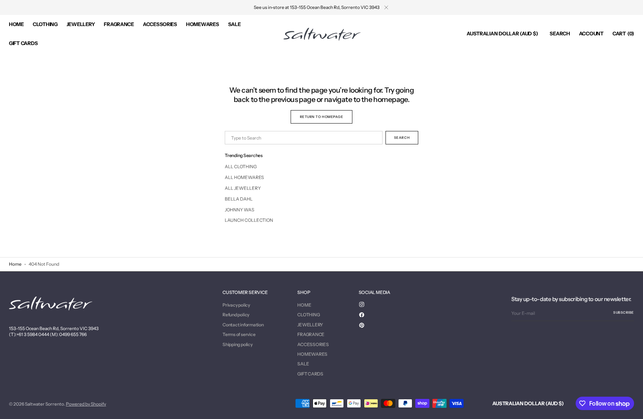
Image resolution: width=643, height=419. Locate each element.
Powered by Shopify (86, 404)
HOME (304, 305)
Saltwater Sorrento (44, 404)
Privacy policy (236, 305)
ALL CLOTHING (241, 166)
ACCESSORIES (313, 344)
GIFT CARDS (310, 374)
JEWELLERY (310, 324)
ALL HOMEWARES (244, 177)
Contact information (243, 324)
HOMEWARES (312, 354)
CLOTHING (308, 314)
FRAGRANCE (310, 334)
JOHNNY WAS (239, 209)
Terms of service (239, 334)
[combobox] (304, 137)
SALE (303, 364)
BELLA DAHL (239, 199)
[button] (502, 34)
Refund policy (236, 314)
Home (15, 264)
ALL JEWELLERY (243, 188)
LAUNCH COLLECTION (249, 220)
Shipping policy (237, 344)
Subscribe (623, 312)
